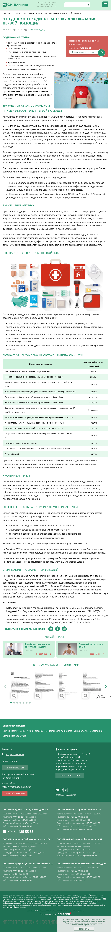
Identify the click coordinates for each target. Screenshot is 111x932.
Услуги (6, 730)
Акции (30, 730)
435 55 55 (80, 48)
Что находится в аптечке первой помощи (27, 52)
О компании (96, 730)
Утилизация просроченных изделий (25, 69)
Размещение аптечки (18, 48)
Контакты (50, 730)
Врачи (14, 730)
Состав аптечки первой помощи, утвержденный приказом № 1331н (32, 57)
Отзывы (39, 730)
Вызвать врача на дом (82, 52)
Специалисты (81, 730)
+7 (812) (15, 754)
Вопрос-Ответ (18, 735)
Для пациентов (64, 730)
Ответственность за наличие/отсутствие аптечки (31, 65)
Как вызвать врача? (69, 775)
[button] (11, 703)
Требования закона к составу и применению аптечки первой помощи (32, 44)
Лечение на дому (36, 29)
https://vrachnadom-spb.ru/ (16, 787)
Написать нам (16, 767)
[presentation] (5, 685)
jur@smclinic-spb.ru (12, 778)
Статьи (6, 735)
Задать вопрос (9, 761)
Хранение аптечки (16, 62)
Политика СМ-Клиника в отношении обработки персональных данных (55, 911)
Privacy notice (103, 696)
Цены (22, 730)
